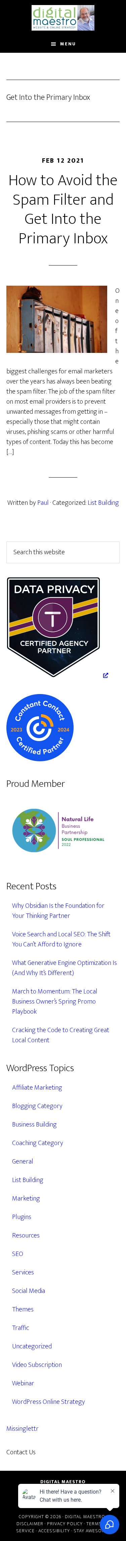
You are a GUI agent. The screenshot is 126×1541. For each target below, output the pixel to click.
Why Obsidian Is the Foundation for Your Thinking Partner (58, 911)
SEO (17, 1254)
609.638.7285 (65, 1452)
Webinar (23, 1383)
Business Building (34, 1124)
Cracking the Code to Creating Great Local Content (60, 1035)
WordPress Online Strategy (48, 1402)
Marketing (26, 1198)
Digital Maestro (63, 18)
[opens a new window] (57, 675)
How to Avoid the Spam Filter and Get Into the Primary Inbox (63, 209)
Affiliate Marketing (37, 1087)
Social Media (28, 1291)
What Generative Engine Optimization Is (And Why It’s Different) (64, 968)
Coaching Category (37, 1143)
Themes (23, 1309)
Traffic (20, 1328)
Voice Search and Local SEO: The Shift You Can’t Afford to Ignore (61, 939)
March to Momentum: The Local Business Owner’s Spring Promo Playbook (54, 1001)
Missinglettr (22, 1428)
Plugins (21, 1217)
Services (23, 1272)
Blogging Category (37, 1106)
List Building (103, 503)
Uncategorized (32, 1346)
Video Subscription (37, 1365)
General (22, 1161)
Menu (68, 44)
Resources (26, 1235)
